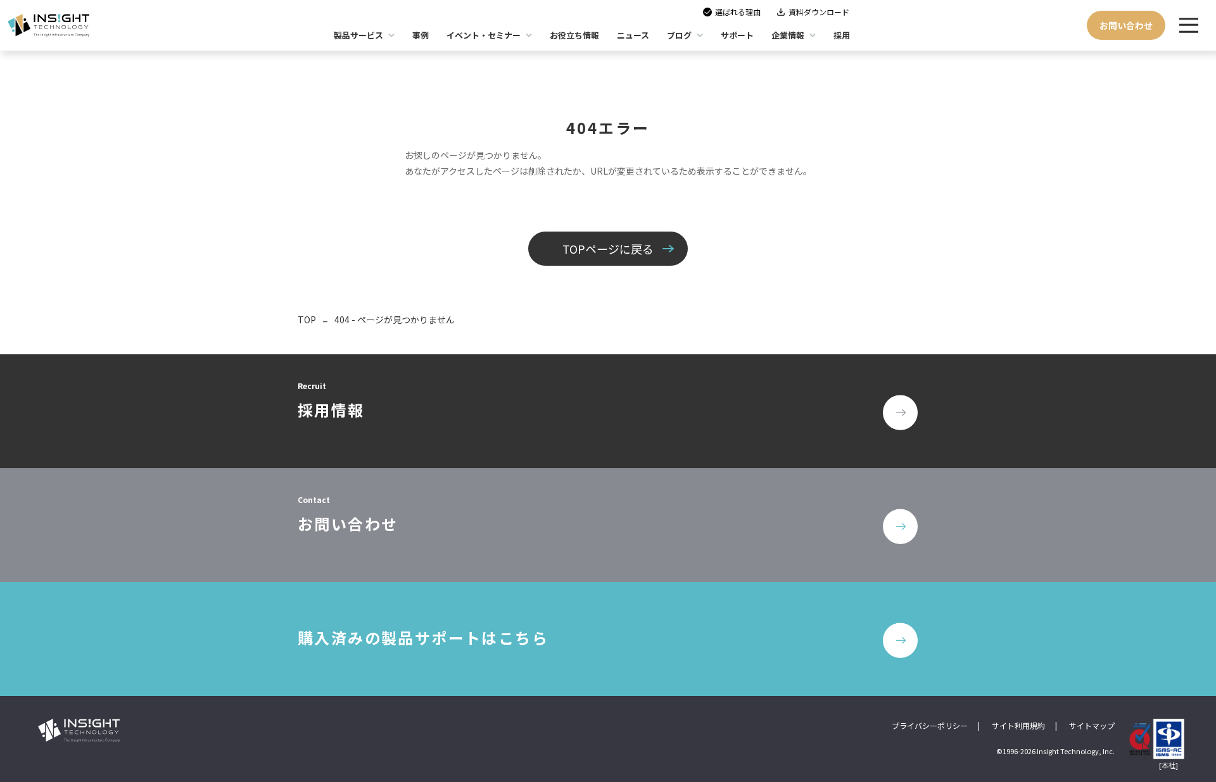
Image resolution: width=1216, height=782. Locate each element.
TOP (307, 319)
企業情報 (787, 35)
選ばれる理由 (738, 11)
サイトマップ (1092, 725)
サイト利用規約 (1018, 725)
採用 (841, 35)
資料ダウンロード (818, 11)
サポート (737, 35)
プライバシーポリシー (930, 725)
